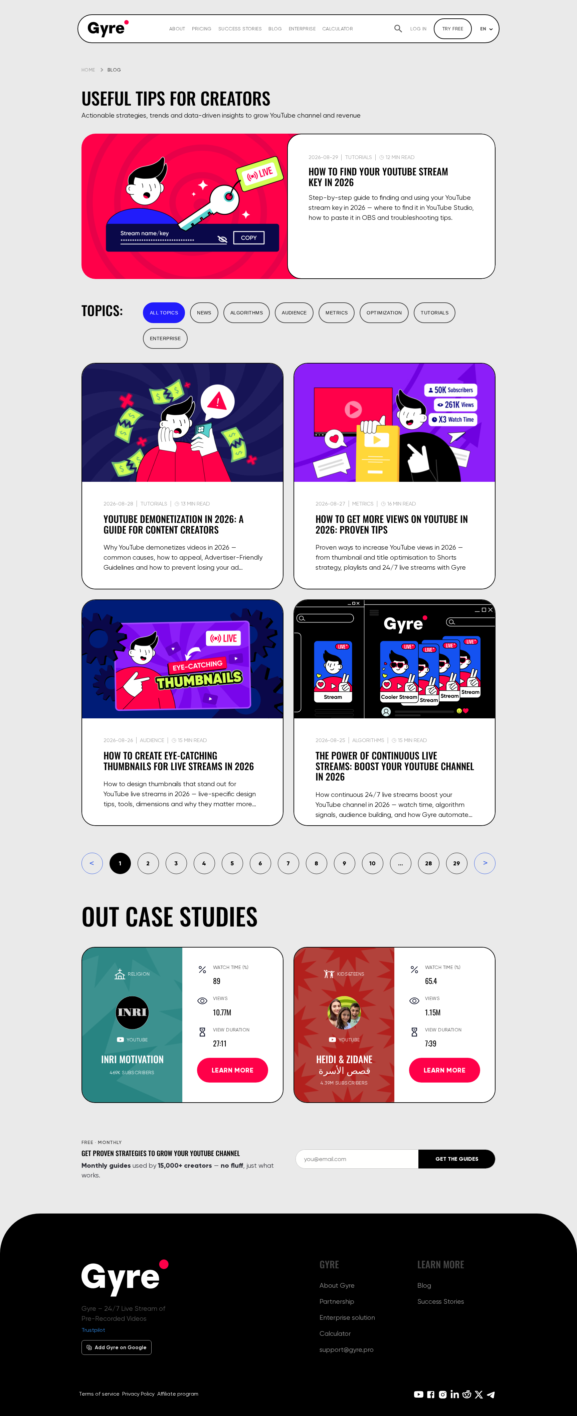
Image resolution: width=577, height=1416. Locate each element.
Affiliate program (177, 1394)
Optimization (384, 312)
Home (88, 70)
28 (428, 863)
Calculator (337, 28)
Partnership (337, 1301)
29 (456, 863)
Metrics (337, 312)
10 (372, 863)
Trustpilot (93, 1330)
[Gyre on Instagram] (442, 1394)
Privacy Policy (138, 1394)
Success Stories (240, 28)
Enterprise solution (347, 1317)
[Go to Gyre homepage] (125, 1278)
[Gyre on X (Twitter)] (479, 1394)
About (177, 28)
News (204, 312)
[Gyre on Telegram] (491, 1394)
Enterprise (302, 28)
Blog (275, 28)
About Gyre (337, 1285)
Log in (418, 28)
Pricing (202, 28)
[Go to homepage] (108, 28)
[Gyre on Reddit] (466, 1394)
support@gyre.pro (347, 1350)
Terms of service (99, 1394)
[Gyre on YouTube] (418, 1394)
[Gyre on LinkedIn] (454, 1394)
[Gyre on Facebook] (430, 1394)
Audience (294, 312)
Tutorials (434, 312)
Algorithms (246, 312)
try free (452, 28)
